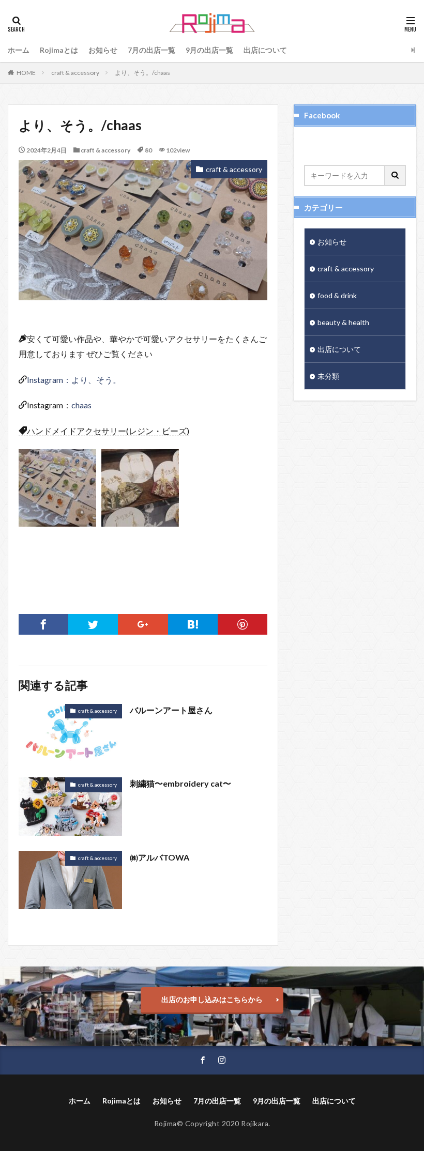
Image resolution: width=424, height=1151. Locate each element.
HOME (26, 72)
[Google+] (143, 624)
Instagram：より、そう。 (74, 380)
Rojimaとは (59, 49)
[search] (395, 175)
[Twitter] (93, 624)
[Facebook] (43, 624)
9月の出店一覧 (209, 49)
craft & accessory (75, 72)
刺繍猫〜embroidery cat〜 (180, 783)
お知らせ (102, 49)
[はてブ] (193, 624)
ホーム (18, 49)
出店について (265, 49)
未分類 (328, 376)
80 (148, 150)
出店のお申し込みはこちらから (212, 999)
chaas (81, 405)
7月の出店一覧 (151, 49)
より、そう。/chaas (142, 72)
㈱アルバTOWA (159, 857)
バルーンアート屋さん (171, 710)
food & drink (337, 295)
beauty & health (343, 322)
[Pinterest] (242, 624)
